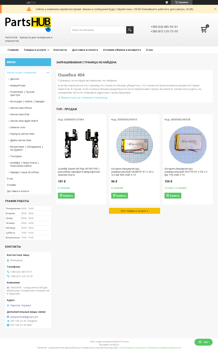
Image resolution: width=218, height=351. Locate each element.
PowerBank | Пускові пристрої (22, 93)
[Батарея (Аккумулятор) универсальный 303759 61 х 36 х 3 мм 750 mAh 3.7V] (188, 145)
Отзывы (11, 184)
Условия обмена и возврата (122, 49)
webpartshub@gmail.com (24, 316)
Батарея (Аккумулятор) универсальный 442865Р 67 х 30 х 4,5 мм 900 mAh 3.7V (132, 171)
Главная (13, 49)
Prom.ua (124, 341)
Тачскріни (15, 156)
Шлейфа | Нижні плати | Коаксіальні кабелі (24, 164)
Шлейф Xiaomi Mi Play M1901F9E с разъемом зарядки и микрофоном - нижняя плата (79, 171)
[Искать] (130, 30)
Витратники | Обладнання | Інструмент (26, 148)
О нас (149, 49)
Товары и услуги (35, 49)
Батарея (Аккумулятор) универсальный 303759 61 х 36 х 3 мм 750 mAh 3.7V (186, 171)
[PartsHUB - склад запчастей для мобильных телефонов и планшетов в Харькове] (28, 24)
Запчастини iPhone (21, 107)
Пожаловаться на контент (133, 347)
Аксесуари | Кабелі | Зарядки (27, 101)
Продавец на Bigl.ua (109, 344)
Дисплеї (14, 79)
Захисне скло (17, 127)
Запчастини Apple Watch (24, 120)
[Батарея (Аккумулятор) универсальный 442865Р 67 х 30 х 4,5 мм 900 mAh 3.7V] (134, 145)
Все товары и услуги (133, 210)
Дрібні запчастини (20, 140)
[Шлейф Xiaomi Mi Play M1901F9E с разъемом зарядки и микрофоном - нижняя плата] (81, 145)
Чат (206, 342)
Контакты (60, 49)
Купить (68, 195)
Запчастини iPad (19, 114)
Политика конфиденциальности (164, 347)
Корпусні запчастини (22, 133)
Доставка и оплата (85, 49)
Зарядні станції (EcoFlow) (24, 172)
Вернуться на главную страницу (84, 97)
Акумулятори (17, 85)
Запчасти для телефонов (21, 72)
